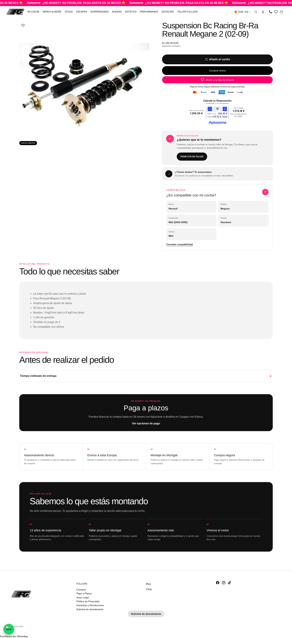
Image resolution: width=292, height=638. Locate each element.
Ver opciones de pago (146, 423)
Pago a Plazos (84, 593)
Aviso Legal (82, 597)
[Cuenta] (263, 12)
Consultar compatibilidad (179, 244)
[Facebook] (218, 583)
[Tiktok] (229, 583)
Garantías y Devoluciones (90, 605)
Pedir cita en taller (191, 156)
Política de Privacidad (87, 601)
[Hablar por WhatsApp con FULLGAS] (8, 629)
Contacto (81, 589)
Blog (148, 583)
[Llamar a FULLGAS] (270, 12)
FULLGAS (18, 626)
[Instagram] (224, 583)
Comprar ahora (217, 70)
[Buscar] (256, 12)
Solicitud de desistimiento (89, 609)
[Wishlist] (276, 12)
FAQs (149, 589)
